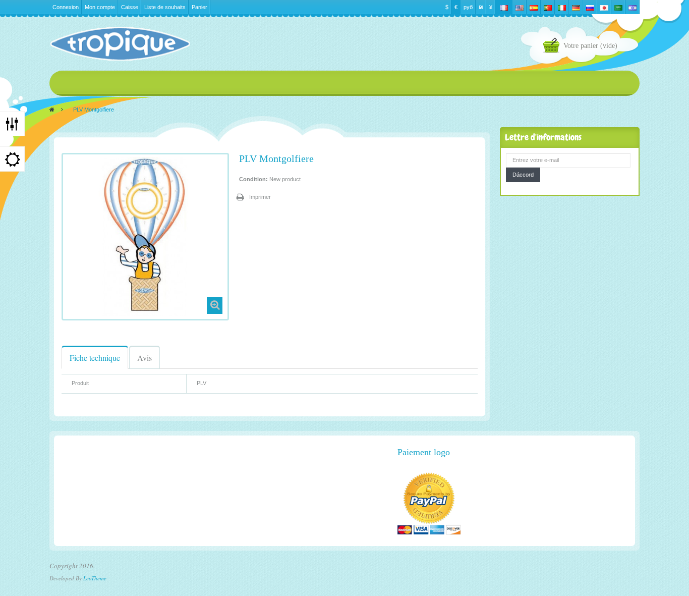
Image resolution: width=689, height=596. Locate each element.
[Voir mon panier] (553, 46)
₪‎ (481, 7)
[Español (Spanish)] (534, 7)
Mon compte (100, 7)
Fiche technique (95, 357)
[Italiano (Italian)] (562, 7)
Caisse (129, 7)
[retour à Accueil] (51, 109)
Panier (199, 7)
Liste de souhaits (165, 7)
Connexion (65, 7)
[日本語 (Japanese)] (604, 7)
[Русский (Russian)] (590, 7)
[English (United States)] (519, 7)
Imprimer (260, 197)
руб (468, 7)
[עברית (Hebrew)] (632, 7)
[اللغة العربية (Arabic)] (618, 7)
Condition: (253, 179)
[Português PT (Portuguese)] (548, 7)
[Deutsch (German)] (576, 7)
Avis (144, 357)
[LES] (119, 44)
